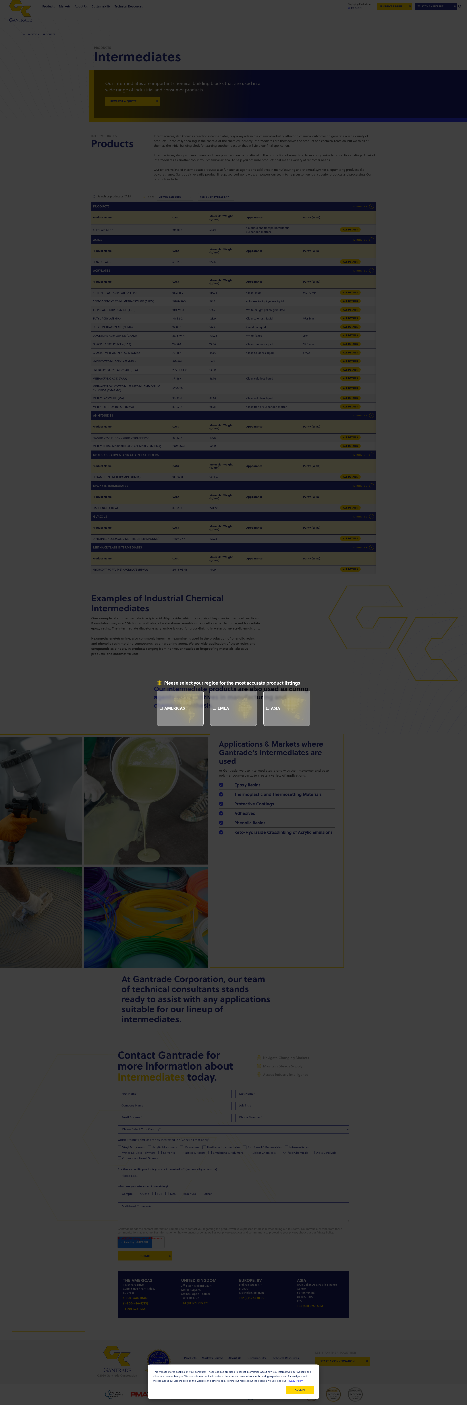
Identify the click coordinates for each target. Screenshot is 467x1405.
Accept (300, 1389)
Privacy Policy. (295, 1380)
